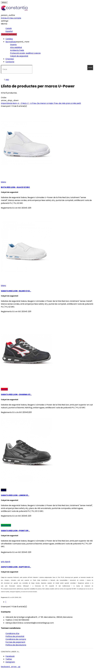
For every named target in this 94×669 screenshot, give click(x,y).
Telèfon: (9, 620)
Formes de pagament (15, 642)
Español (9, 31)
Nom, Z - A (27, 103)
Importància (7, 103)
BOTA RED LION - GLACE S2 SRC (15, 187)
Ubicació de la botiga (15, 617)
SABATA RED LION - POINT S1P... (15, 530)
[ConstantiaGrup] (14, 12)
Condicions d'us (12, 633)
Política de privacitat (15, 636)
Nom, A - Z (17, 103)
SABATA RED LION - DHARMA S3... (16, 394)
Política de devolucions (16, 645)
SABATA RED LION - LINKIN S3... (15, 495)
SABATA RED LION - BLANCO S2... (16, 291)
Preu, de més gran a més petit (67, 103)
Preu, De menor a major (43, 103)
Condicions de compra (16, 639)
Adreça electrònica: (14, 623)
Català (9, 28)
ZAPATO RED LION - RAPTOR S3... (16, 567)
